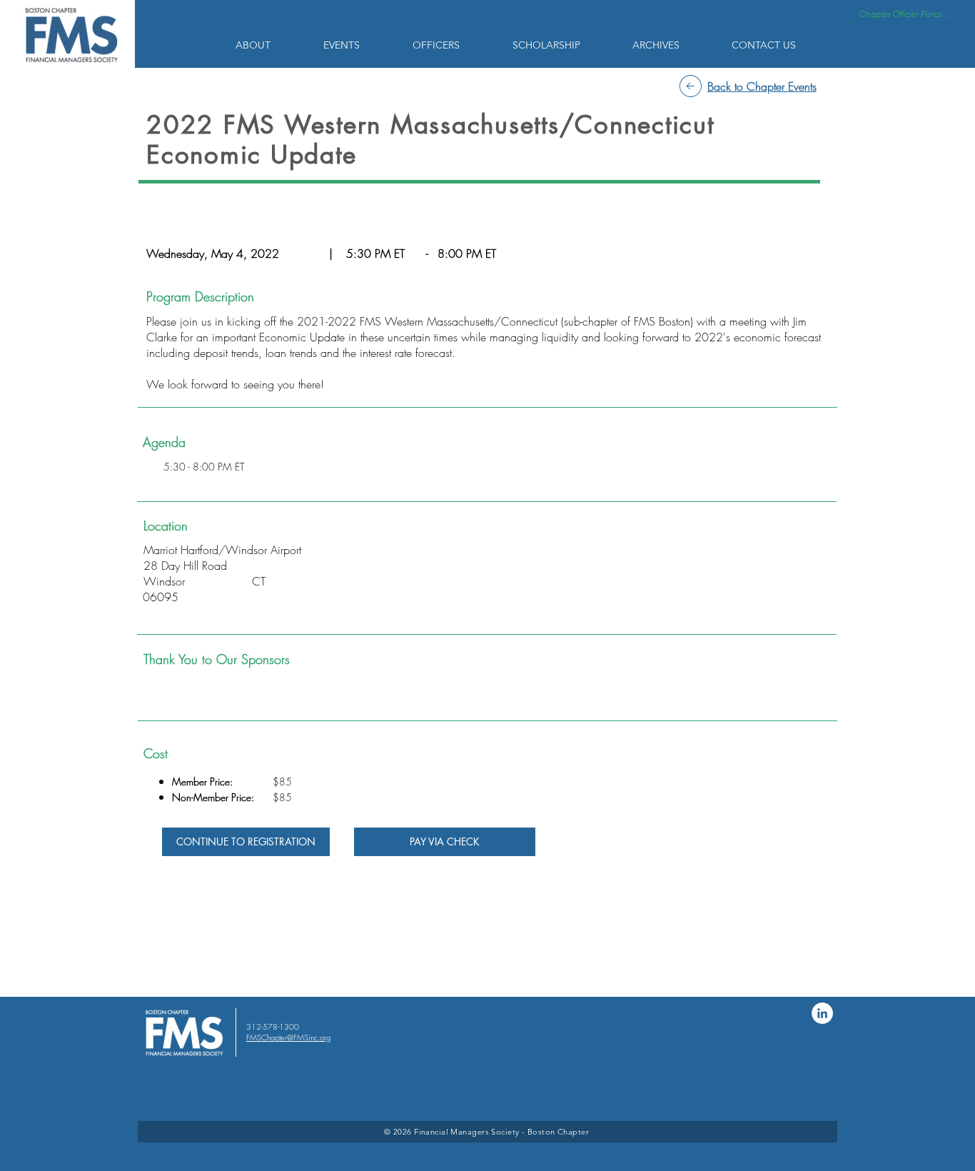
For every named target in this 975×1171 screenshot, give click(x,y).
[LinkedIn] (822, 1013)
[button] (269, 45)
